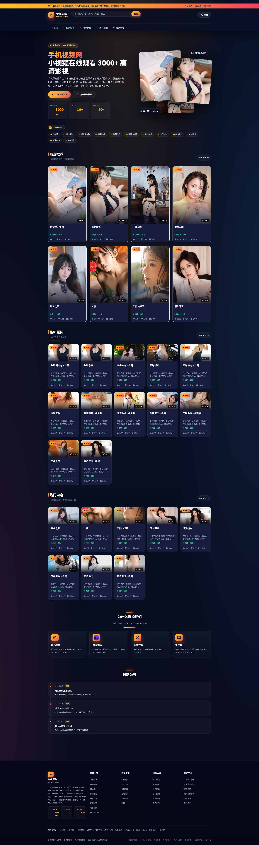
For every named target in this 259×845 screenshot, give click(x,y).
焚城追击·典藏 (191, 365)
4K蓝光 (192, 134)
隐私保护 (187, 803)
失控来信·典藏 (158, 413)
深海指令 (187, 528)
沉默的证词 (138, 306)
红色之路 (54, 306)
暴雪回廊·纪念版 (93, 413)
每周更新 (198, 6)
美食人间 (179, 226)
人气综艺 (162, 134)
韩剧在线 (115, 134)
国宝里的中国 (57, 226)
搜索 (136, 13)
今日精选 (188, 6)
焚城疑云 (154, 365)
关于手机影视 (189, 779)
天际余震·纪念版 (192, 413)
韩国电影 (93, 793)
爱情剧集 (124, 789)
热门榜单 (207, 6)
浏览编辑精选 (86, 94)
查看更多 (202, 157)
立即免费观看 (61, 94)
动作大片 (124, 779)
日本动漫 (93, 798)
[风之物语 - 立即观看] (191, 80)
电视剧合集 (94, 812)
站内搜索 (156, 793)
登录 (206, 14)
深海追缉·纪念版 (126, 413)
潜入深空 (179, 306)
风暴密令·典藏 (59, 576)
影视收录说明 (189, 784)
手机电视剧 (84, 134)
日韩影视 (93, 784)
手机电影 (68, 134)
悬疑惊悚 (124, 793)
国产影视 (93, 779)
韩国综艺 (93, 803)
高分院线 (177, 134)
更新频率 (187, 789)
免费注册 (156, 803)
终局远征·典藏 (125, 576)
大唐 (94, 306)
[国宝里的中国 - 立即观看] (160, 76)
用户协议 (187, 798)
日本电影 (93, 789)
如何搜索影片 (189, 793)
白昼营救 (55, 413)
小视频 (54, 134)
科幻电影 (124, 784)
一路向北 (137, 226)
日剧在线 (100, 134)
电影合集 (93, 807)
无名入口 (55, 461)
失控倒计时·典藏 (60, 365)
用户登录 (156, 798)
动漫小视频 (131, 134)
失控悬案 (88, 365)
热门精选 (156, 779)
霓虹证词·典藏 (92, 461)
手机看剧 (70, 140)
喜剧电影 (124, 798)
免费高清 (55, 140)
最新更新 (156, 784)
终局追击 (88, 576)
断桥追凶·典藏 (125, 365)
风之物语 (96, 226)
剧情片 (124, 803)
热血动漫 (147, 134)
